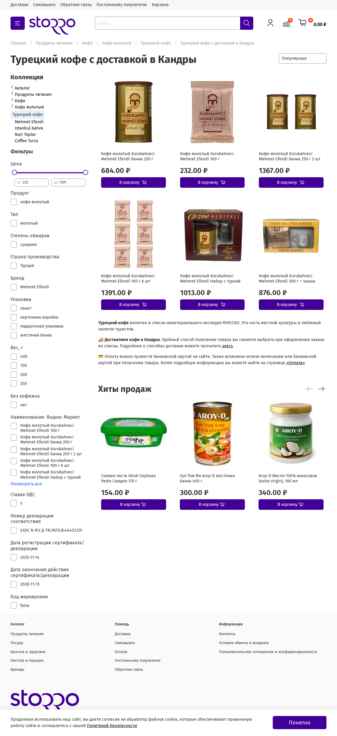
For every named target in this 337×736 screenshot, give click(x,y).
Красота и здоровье (28, 652)
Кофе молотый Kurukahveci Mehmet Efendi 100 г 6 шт (128, 278)
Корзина (160, 4)
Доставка (19, 4)
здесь (227, 345)
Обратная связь (76, 4)
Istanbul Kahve (29, 128)
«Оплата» (295, 362)
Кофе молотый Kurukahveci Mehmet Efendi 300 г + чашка (287, 278)
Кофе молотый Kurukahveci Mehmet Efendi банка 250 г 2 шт (289, 156)
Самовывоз (44, 4)
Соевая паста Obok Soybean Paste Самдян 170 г (128, 478)
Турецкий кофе (156, 43)
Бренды (17, 669)
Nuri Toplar (25, 134)
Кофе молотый (116, 43)
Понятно (299, 722)
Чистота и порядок (27, 660)
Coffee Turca (26, 140)
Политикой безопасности (112, 725)
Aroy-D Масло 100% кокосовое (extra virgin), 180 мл (288, 478)
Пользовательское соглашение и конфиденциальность (268, 652)
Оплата (121, 652)
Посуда (17, 643)
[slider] (14, 172)
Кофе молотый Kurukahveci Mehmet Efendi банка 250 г (128, 156)
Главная (18, 43)
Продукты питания (54, 43)
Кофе (87, 43)
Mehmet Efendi (29, 121)
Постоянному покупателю (121, 4)
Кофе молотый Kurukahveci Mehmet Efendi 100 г (207, 156)
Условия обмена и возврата (244, 643)
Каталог (22, 88)
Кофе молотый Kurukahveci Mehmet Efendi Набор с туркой (210, 278)
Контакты (227, 634)
